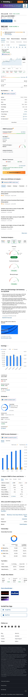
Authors (16, 641)
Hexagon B (15, 578)
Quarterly (8, 440)
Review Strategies (8, 34)
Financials (23, 38)
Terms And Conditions (5, 681)
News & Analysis (15, 38)
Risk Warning (3, 689)
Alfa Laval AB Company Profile (11, 502)
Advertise (17, 636)
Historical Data (19, 41)
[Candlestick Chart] (2, 45)
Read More (3, 511)
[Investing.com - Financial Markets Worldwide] (7, 2)
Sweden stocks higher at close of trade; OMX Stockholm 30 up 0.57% (12, 217)
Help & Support (18, 638)
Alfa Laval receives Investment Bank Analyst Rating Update (12, 192)
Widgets (3, 641)
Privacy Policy (3, 685)
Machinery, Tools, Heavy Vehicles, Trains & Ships (17, 515)
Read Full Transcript (7, 317)
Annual (2, 440)
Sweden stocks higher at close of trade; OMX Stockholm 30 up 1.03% (12, 226)
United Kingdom (23, 524)
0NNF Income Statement (9, 434)
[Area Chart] (4, 45)
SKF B (3, 578)
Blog (2, 633)
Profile (7, 41)
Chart (8, 38)
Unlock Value (23, 77)
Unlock (14, 496)
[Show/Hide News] (9, 45)
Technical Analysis (7, 237)
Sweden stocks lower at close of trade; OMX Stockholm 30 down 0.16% (12, 209)
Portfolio (3, 638)
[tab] (3, 242)
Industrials (24, 519)
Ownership (12, 41)
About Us (17, 633)
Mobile (2, 636)
